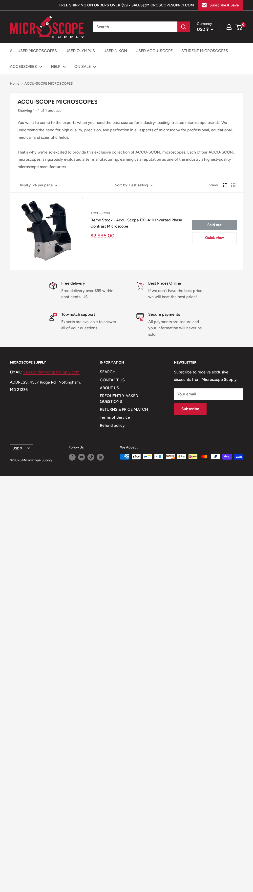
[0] (239, 27)
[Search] (183, 26)
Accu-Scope (100, 213)
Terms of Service (115, 417)
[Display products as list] (225, 185)
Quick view (214, 237)
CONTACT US (112, 380)
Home (15, 83)
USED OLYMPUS (80, 50)
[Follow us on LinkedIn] (100, 457)
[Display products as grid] (233, 185)
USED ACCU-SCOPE (154, 50)
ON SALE (82, 66)
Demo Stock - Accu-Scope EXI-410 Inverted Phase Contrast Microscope (136, 223)
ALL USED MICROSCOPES (33, 50)
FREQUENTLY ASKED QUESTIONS (119, 398)
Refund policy (112, 425)
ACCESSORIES (23, 66)
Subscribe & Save (224, 5)
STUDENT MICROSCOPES (204, 50)
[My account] (229, 27)
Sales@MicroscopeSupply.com (51, 372)
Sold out (214, 225)
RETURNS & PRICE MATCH (124, 409)
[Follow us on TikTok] (90, 457)
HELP (55, 66)
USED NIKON (115, 50)
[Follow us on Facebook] (72, 457)
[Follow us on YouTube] (81, 457)
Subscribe (190, 409)
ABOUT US (109, 388)
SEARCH (108, 371)
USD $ (17, 448)
